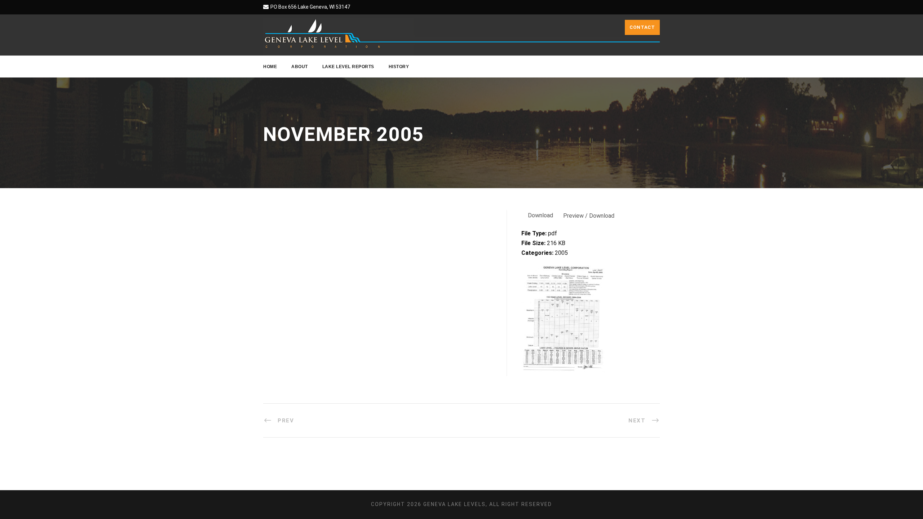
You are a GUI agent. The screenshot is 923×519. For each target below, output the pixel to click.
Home (270, 66)
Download (540, 215)
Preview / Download (588, 215)
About (299, 66)
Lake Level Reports (348, 66)
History (399, 66)
